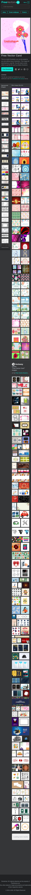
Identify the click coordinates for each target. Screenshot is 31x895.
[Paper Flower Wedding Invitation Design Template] (25, 200)
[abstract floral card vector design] (25, 432)
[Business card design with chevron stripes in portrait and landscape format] (17, 440)
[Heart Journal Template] (25, 136)
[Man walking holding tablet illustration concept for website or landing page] (16, 113)
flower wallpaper (14, 12)
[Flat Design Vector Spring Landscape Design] (16, 307)
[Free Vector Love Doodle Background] (25, 207)
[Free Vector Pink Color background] (16, 184)
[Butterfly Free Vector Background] (25, 346)
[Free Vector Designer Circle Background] (25, 238)
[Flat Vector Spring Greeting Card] (16, 285)
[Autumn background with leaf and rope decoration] (16, 459)
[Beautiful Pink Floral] (16, 207)
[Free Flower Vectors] (16, 168)
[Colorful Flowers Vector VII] (25, 168)
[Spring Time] (15, 176)
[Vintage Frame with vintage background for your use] (24, 425)
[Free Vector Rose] (15, 355)
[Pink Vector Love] (16, 338)
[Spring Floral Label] (24, 355)
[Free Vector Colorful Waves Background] (25, 230)
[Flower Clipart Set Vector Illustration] (25, 153)
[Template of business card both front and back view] (20, 446)
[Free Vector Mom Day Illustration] (16, 200)
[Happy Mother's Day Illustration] (25, 260)
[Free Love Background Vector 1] (16, 192)
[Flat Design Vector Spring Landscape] (25, 300)
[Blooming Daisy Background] (16, 153)
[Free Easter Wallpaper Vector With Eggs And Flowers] (16, 145)
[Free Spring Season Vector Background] (16, 245)
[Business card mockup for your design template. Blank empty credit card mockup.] (5, 167)
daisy (4, 12)
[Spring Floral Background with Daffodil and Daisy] (24, 176)
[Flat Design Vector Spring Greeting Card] (25, 292)
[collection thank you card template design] (5, 146)
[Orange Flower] (24, 160)
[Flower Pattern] (26, 269)
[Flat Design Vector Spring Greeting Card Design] (25, 315)
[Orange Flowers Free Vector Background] (25, 145)
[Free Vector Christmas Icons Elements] (16, 331)
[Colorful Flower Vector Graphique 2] (15, 160)
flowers (24, 12)
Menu (25, 2)
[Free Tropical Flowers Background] (16, 277)
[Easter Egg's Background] (16, 230)
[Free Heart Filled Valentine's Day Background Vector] (16, 323)
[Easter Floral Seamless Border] (25, 223)
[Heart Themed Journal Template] (16, 128)
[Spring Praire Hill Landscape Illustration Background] (16, 346)
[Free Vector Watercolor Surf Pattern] (24, 323)
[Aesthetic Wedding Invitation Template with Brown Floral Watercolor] (5, 177)
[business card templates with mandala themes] (25, 440)
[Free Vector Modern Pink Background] (16, 238)
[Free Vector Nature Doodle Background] (16, 215)
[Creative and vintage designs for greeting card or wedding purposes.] (17, 432)
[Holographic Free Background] (17, 269)
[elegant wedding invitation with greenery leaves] (5, 193)
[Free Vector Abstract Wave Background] (25, 184)
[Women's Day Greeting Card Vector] (16, 253)
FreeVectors (11, 2)
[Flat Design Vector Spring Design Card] (16, 315)
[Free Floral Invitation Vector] (25, 192)
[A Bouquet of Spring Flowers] (25, 338)
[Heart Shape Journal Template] (16, 136)
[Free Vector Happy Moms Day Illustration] (25, 245)
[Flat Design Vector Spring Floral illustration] (16, 292)
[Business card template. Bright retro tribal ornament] (15, 453)
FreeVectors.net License (18, 78)
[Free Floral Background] (25, 277)
